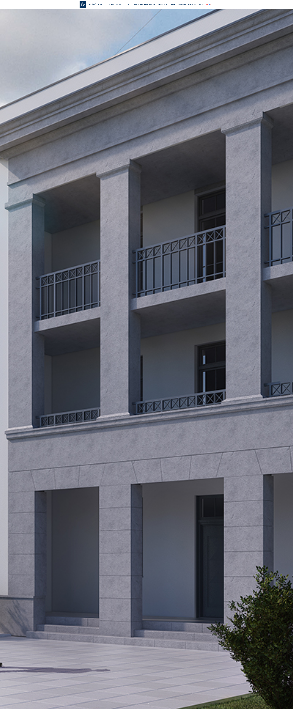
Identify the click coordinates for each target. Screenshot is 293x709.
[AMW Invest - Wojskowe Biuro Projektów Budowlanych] (92, 4)
